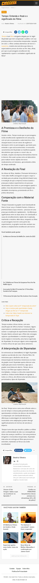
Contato (12, 568)
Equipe (18, 568)
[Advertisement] (19, 78)
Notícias (6, 521)
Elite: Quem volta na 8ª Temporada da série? (21, 306)
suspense (5, 46)
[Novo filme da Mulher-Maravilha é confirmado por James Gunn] (28, 537)
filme (12, 36)
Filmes (4, 12)
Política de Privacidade (19, 571)
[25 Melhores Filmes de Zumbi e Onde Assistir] (10, 517)
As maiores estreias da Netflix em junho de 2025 (19, 236)
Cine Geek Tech (13, 577)
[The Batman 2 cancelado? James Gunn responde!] (28, 517)
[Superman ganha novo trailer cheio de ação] (10, 537)
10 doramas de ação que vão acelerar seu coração (20, 296)
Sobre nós (26, 568)
